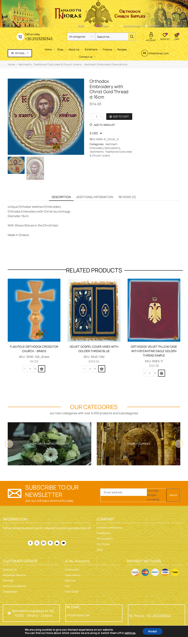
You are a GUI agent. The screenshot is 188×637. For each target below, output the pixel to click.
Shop (60, 49)
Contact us (85, 56)
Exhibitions (91, 49)
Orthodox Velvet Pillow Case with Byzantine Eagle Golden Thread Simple (154, 351)
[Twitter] (36, 543)
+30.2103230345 (39, 38)
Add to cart (121, 116)
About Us (73, 49)
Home (48, 49)
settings (130, 633)
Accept (152, 631)
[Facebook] (30, 543)
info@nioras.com (159, 53)
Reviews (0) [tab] (127, 197)
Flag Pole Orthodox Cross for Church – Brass (34, 349)
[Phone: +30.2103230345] (130, 615)
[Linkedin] (56, 543)
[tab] (61, 197)
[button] (41, 368)
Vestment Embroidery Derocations (105, 64)
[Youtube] (63, 543)
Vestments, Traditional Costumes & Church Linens (49, 64)
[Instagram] (43, 543)
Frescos (107, 49)
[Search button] (131, 36)
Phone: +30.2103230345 (152, 616)
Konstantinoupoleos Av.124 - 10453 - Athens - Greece (33, 613)
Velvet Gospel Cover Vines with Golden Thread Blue (94, 349)
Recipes (122, 49)
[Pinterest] (50, 543)
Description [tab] (61, 197)
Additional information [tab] (94, 197)
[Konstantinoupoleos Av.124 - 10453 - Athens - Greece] (9, 613)
